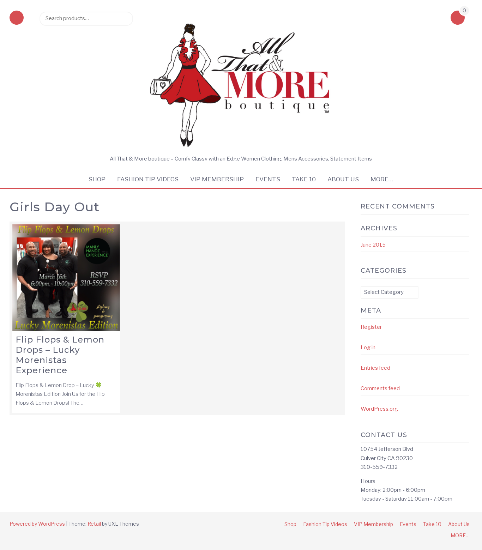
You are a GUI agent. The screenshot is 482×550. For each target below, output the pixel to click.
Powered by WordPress (37, 524)
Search (124, 18)
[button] (17, 18)
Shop (97, 179)
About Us (343, 179)
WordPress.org (379, 409)
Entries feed (375, 368)
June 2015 (373, 245)
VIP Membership (217, 179)
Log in (368, 347)
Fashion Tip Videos (148, 179)
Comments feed (380, 388)
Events (267, 179)
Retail (94, 524)
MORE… (381, 179)
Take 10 (304, 179)
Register (371, 327)
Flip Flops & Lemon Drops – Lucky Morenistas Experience (60, 354)
